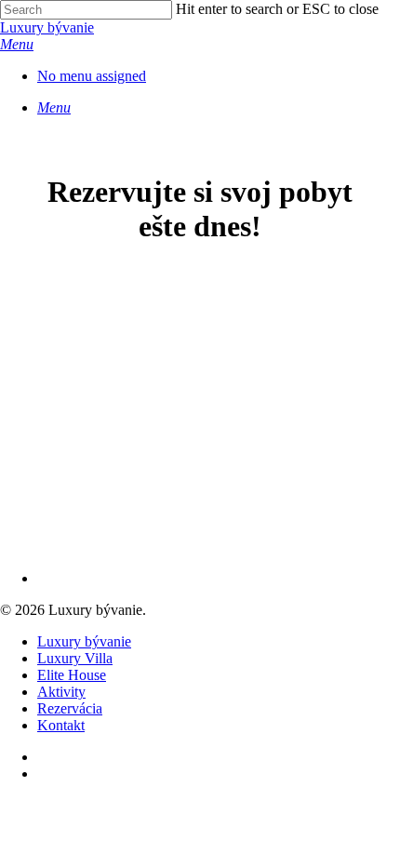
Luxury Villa (75, 658)
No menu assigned (91, 76)
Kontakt (61, 725)
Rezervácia (69, 708)
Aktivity (61, 692)
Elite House (71, 675)
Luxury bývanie (47, 27)
